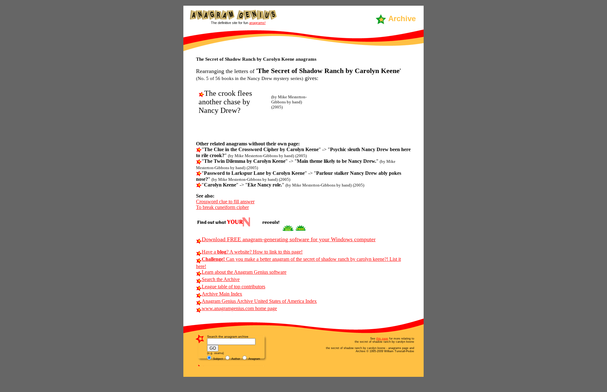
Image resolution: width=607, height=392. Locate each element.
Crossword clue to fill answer (225, 201)
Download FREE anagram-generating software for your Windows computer (289, 239)
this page (382, 338)
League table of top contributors (233, 286)
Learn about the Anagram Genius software (244, 272)
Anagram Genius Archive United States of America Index (259, 301)
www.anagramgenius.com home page (239, 308)
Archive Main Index (222, 294)
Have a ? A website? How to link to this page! (252, 251)
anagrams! (257, 23)
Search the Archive (221, 279)
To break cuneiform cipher (222, 207)
